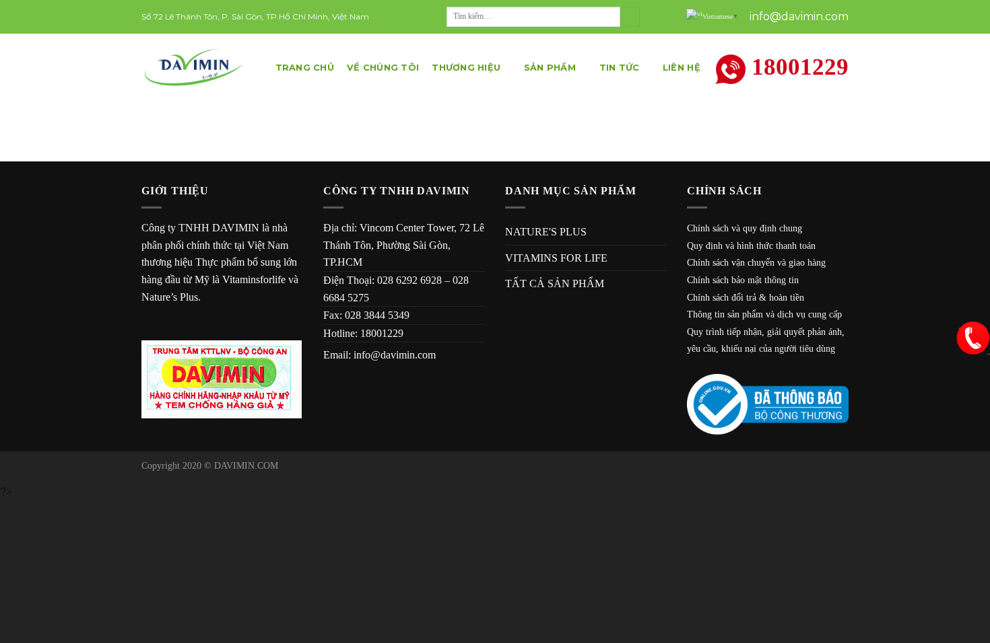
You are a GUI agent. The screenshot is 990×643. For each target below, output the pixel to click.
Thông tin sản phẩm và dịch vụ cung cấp (764, 314)
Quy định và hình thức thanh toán (751, 246)
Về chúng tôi (383, 68)
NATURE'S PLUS (546, 231)
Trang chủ (304, 68)
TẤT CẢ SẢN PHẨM (554, 283)
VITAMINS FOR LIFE (556, 258)
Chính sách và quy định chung (744, 228)
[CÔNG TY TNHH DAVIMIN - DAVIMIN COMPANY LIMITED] (195, 67)
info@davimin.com (395, 355)
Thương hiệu (466, 68)
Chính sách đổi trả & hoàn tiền (745, 298)
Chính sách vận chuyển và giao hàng (756, 263)
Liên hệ (681, 68)
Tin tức (619, 68)
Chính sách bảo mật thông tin (743, 280)
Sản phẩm (550, 68)
